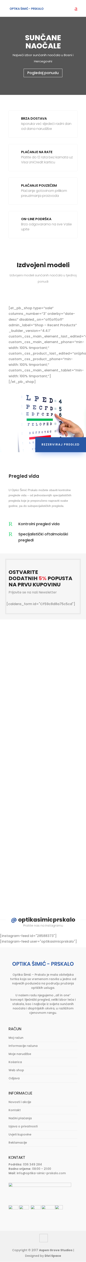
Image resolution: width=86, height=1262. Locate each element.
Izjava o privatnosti (23, 1126)
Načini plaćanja (20, 1118)
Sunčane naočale (43, 42)
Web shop (16, 1070)
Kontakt (15, 1110)
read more (29, 713)
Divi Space (53, 1256)
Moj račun (16, 1038)
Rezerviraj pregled (61, 444)
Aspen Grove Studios (55, 1250)
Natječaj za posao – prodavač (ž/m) (37, 654)
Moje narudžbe (20, 1054)
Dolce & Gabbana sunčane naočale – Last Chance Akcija (41, 747)
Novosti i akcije (20, 1102)
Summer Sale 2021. (36, 832)
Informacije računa (23, 1046)
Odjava (14, 1078)
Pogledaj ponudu (43, 72)
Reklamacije (18, 1142)
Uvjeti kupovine (20, 1134)
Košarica (15, 1062)
